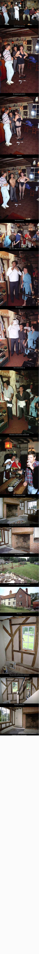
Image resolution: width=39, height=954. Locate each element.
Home (2, 7)
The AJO (30, 7)
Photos (7, 7)
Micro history (15, 7)
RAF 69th (23, 7)
